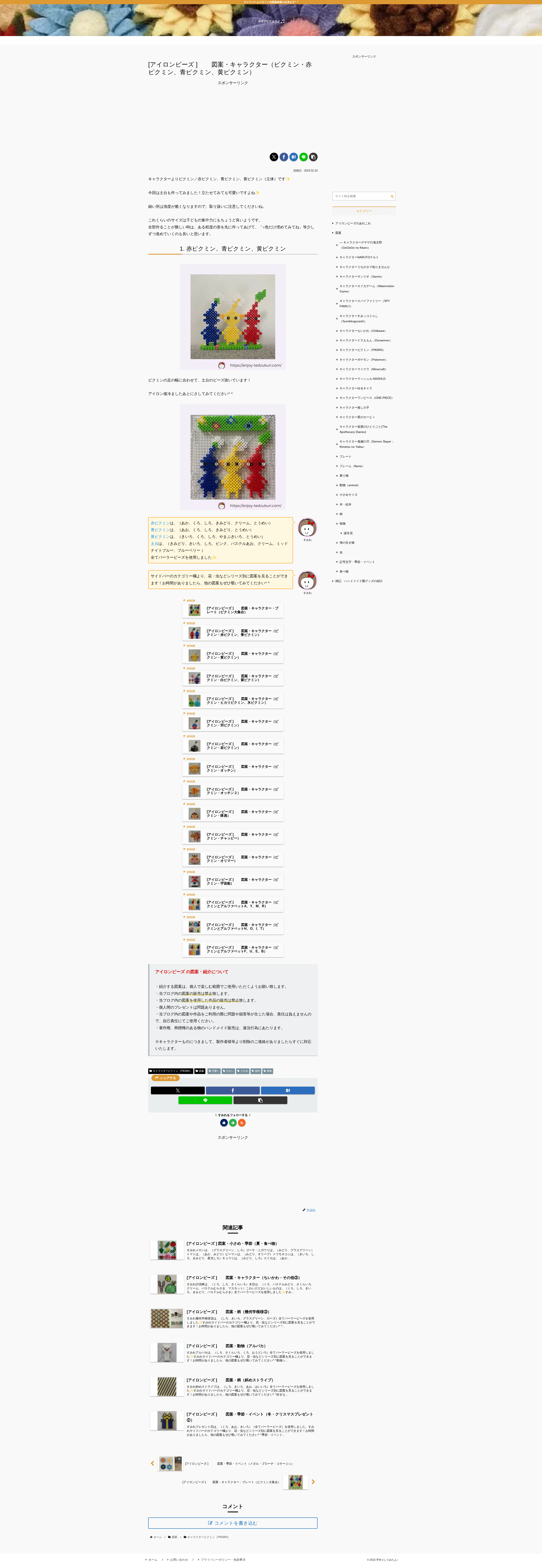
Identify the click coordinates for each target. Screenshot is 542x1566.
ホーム (152, 1559)
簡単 (269, 1070)
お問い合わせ (179, 1559)
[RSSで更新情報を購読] (242, 1122)
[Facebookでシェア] (284, 157)
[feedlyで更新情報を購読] (233, 1122)
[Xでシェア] (274, 157)
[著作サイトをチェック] (224, 1122)
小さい (230, 1070)
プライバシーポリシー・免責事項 (223, 1559)
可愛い (215, 1070)
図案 (201, 1070)
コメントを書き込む (236, 1523)
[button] (313, 157)
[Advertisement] (233, 116)
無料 (257, 1070)
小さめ (244, 1070)
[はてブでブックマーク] (293, 157)
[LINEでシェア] (303, 157)
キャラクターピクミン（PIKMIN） (172, 1070)
